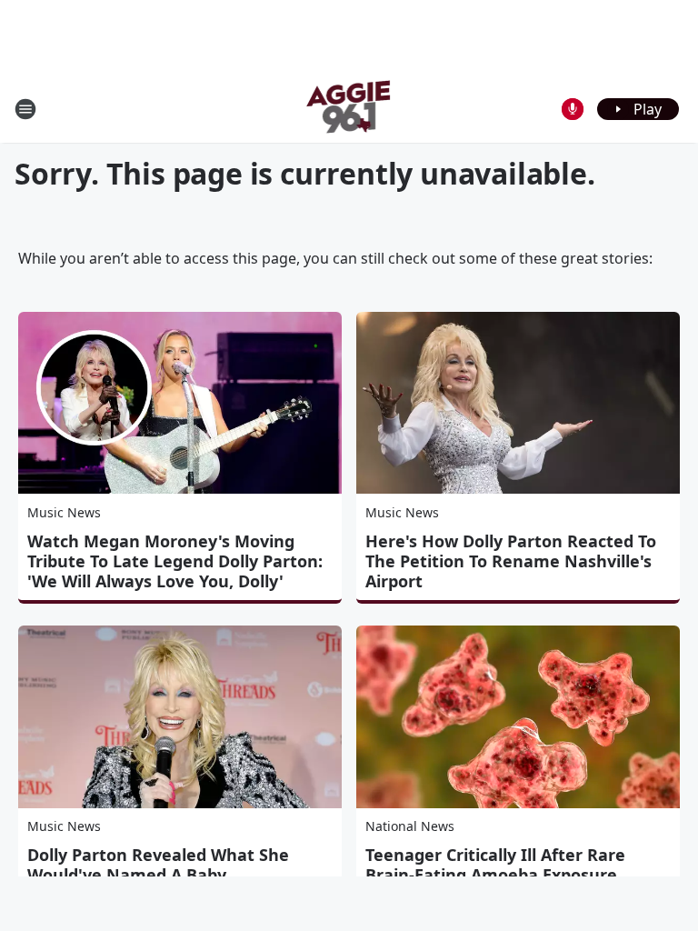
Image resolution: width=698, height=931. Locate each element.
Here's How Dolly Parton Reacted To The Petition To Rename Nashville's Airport (510, 561)
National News (409, 826)
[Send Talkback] (572, 109)
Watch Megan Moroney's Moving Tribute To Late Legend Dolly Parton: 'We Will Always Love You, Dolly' (175, 561)
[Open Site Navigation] (25, 109)
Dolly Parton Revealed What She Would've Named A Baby (158, 865)
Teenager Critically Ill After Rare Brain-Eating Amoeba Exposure (495, 865)
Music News (64, 512)
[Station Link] (349, 108)
